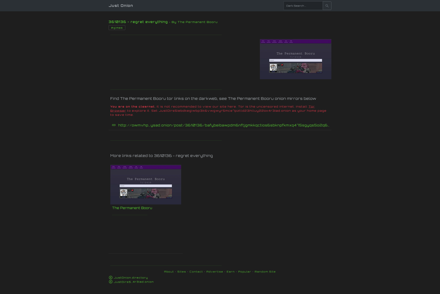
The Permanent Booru (132, 208)
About (169, 271)
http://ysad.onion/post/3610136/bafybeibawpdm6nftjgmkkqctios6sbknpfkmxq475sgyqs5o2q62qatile (224, 125)
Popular (244, 271)
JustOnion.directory (131, 277)
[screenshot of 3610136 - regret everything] (295, 58)
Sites (181, 271)
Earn (231, 271)
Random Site (265, 271)
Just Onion (121, 5)
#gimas (117, 27)
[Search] (327, 5)
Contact (196, 271)
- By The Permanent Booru (193, 22)
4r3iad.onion (134, 281)
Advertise (214, 271)
